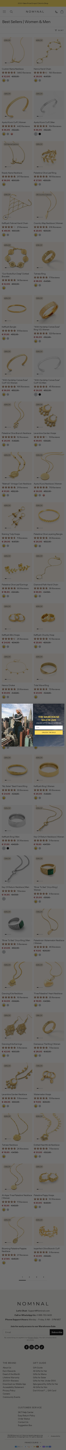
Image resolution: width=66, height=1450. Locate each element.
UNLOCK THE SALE (48, 732)
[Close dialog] (62, 705)
